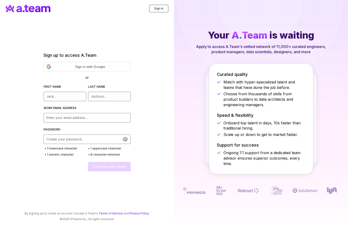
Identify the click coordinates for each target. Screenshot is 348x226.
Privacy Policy (139, 213)
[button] (87, 66)
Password (52, 129)
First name (52, 86)
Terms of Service (111, 213)
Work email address (60, 108)
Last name (96, 86)
